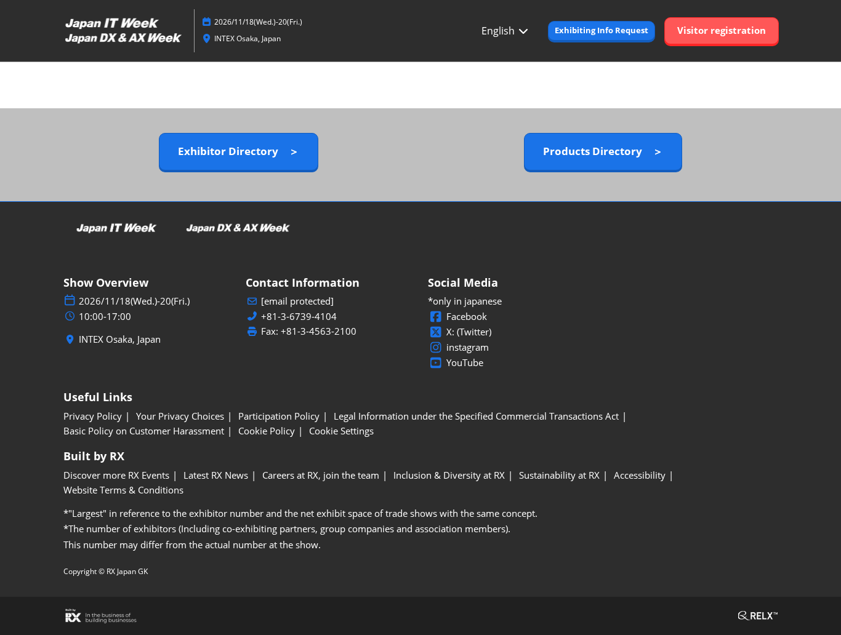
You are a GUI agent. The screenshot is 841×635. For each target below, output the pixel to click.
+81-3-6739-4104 (299, 316)
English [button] (499, 31)
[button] (601, 31)
